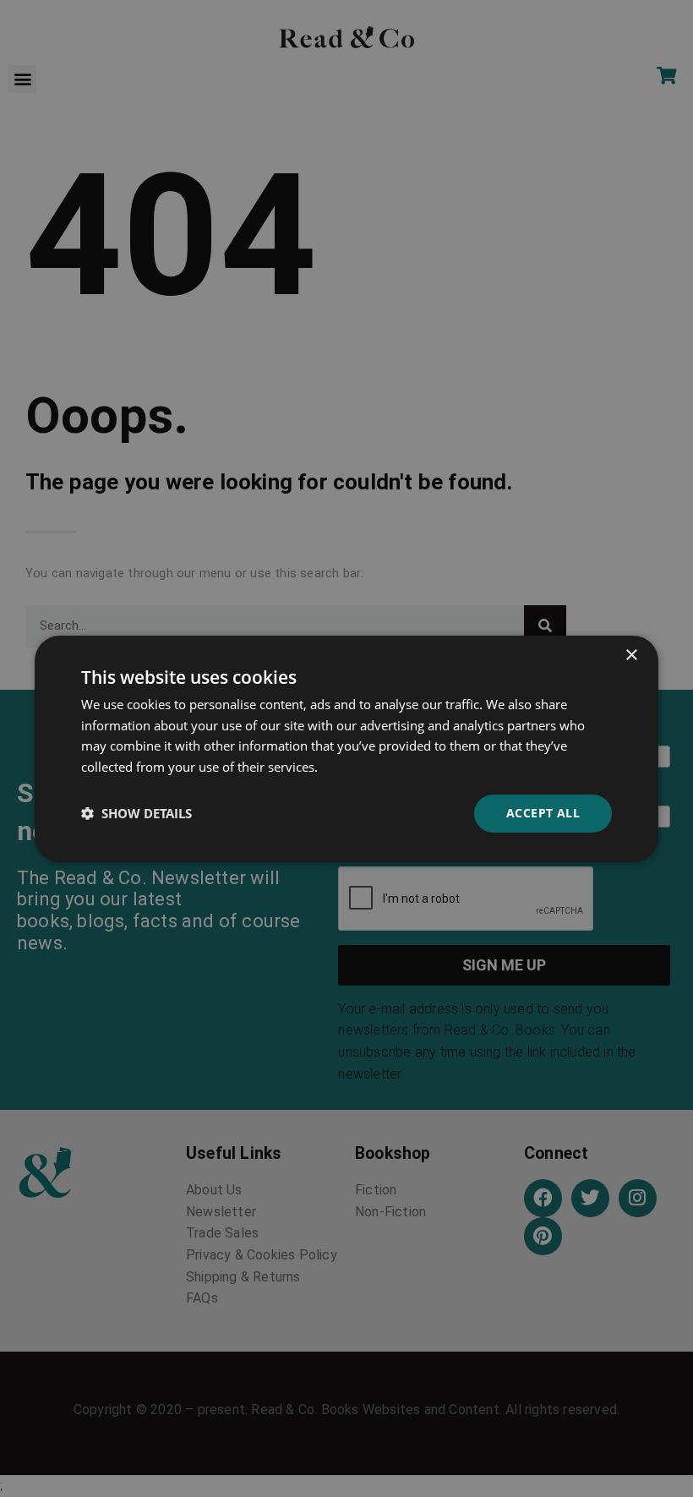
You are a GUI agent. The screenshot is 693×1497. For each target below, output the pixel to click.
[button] (136, 813)
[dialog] (346, 748)
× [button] (631, 654)
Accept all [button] (543, 813)
